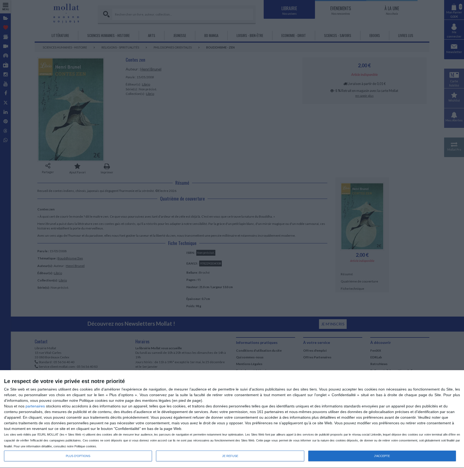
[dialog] (232, 419)
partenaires (35, 406)
